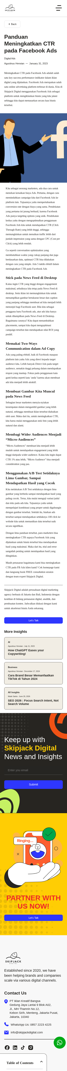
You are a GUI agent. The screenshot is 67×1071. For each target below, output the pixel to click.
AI (9, 642)
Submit (33, 784)
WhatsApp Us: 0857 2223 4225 (31, 1024)
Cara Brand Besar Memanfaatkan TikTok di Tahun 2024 (31, 677)
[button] (41, 1061)
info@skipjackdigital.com (27, 1032)
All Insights (14, 692)
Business (12, 667)
